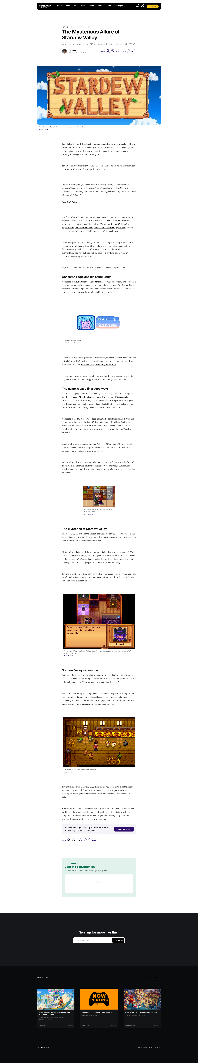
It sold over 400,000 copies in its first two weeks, (110, 220)
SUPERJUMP (41, 1047)
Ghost (145, 1047)
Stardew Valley (77, 27)
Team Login (118, 6)
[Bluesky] (143, 6)
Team (109, 6)
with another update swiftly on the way (98, 364)
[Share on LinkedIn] (118, 51)
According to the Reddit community (84, 418)
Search (60, 6)
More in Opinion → (155, 977)
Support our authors (123, 829)
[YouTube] (138, 6)
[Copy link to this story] (124, 51)
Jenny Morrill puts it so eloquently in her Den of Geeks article (100, 396)
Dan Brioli (157, 1047)
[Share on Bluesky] (113, 51)
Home (67, 6)
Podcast (100, 6)
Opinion (66, 27)
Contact (91, 6)
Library (75, 6)
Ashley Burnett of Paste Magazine (89, 281)
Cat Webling (73, 50)
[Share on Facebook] (108, 51)
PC (87, 27)
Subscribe (152, 6)
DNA (83, 6)
